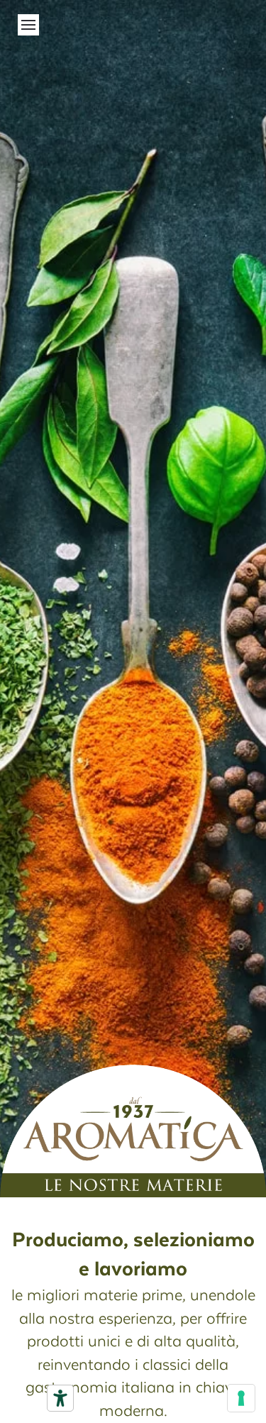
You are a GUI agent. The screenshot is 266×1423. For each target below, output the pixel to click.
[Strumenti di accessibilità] (60, 1398)
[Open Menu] (28, 25)
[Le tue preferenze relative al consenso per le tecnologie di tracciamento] (241, 1398)
